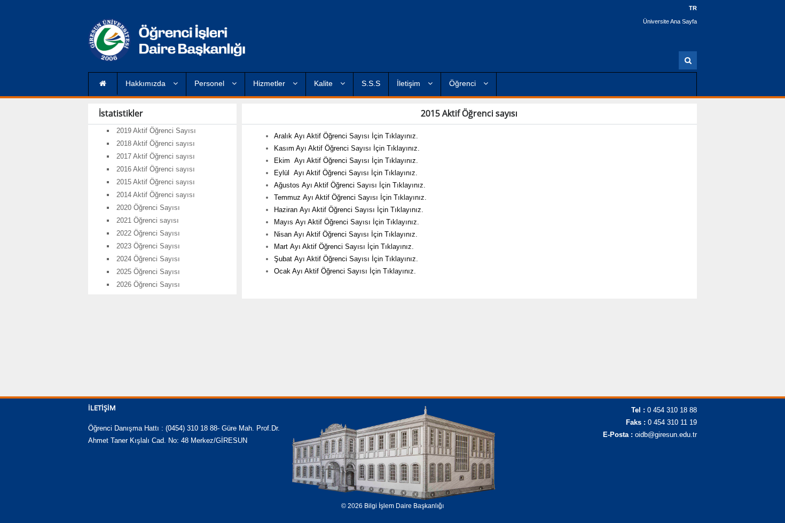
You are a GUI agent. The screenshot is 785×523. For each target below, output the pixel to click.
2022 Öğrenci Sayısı (148, 233)
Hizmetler (270, 83)
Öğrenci (463, 83)
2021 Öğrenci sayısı (147, 220)
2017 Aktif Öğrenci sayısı (155, 156)
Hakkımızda (146, 83)
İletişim (409, 83)
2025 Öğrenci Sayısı (148, 272)
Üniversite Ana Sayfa (670, 21)
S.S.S (371, 83)
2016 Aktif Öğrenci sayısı (155, 169)
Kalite (324, 83)
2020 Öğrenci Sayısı (148, 208)
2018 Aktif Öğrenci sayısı (155, 143)
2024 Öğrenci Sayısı (148, 259)
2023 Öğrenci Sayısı (148, 246)
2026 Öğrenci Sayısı (148, 284)
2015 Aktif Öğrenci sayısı (155, 182)
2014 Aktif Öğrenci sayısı (155, 195)
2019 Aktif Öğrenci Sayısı (156, 131)
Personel (210, 83)
